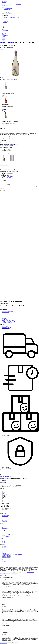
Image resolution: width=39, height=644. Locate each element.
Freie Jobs (4, 542)
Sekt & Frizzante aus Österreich (7, 311)
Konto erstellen (4, 25)
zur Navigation (4, 1)
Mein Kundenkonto (5, 515)
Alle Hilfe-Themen (7, 12)
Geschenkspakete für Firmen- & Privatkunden (9, 534)
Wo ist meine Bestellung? (8, 8)
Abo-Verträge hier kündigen (6, 557)
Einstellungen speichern (4, 642)
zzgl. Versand (14, 79)
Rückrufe (3, 535)
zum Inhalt (4, 2)
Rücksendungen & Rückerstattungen (8, 518)
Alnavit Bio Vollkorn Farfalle (7, 322)
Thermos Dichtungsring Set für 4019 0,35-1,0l (9, 321)
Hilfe (3, 7)
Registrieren (4, 525)
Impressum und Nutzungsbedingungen (8, 552)
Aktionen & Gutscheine (6, 519)
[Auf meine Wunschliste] (0, 141)
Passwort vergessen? (5, 526)
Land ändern (8, 549)
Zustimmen (10, 642)
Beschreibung (3, 166)
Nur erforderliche (15, 642)
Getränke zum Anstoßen (6, 314)
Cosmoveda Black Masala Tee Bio (8, 320)
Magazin (3, 533)
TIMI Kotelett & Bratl (5, 328)
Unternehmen (4, 558)
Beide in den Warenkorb (4, 165)
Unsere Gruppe (4, 540)
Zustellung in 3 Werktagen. (6, 5)
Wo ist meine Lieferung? (6, 527)
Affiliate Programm (5, 536)
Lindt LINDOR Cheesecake (7, 319)
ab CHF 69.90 (11, 4)
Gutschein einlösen (5, 528)
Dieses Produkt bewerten (4, 303)
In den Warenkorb (3, 140)
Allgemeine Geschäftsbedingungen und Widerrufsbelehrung (12, 554)
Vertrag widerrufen (3, 561)
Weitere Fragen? (5, 520)
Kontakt (5, 11)
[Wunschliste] (3, 27)
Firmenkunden (4, 521)
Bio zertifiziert (9, 177)
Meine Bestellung (5, 516)
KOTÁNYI (4, 318)
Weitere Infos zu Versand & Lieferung (6, 145)
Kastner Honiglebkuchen (6, 326)
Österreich (8, 178)
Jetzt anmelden (4, 22)
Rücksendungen (7, 9)
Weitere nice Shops (5, 559)
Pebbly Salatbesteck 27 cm (6, 327)
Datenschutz (4, 553)
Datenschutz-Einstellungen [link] (6, 556)
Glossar (3, 532)
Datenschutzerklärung (30, 572)
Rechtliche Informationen (5, 188)
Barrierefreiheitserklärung (6, 555)
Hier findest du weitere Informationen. (6, 476)
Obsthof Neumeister (7, 42)
